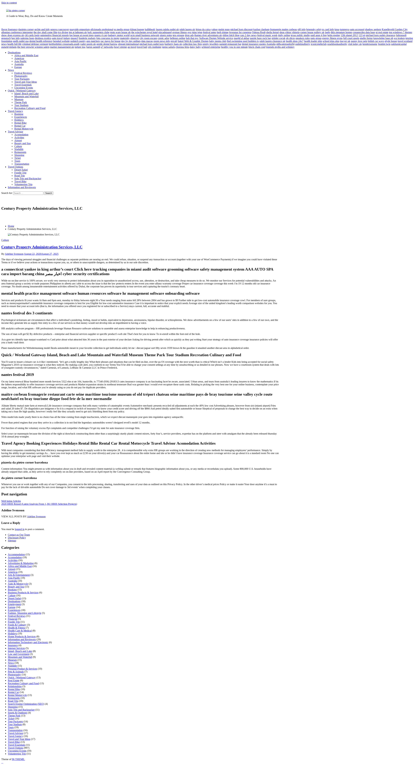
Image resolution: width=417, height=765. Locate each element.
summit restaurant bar (230, 44)
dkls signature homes (341, 32)
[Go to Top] (2, 762)
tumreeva (344, 29)
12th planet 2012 (349, 35)
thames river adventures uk (208, 35)
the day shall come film (45, 32)
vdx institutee (154, 47)
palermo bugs (27, 38)
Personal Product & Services (22, 668)
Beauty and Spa (22, 143)
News (11, 70)
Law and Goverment (18, 654)
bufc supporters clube (98, 32)
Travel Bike (20, 181)
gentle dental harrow (106, 44)
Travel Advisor (15, 131)
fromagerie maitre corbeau (283, 29)
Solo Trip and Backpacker (27, 178)
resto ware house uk (120, 32)
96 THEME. (18, 759)
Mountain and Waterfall (26, 96)
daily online (284, 35)
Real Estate (13, 680)
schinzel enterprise (210, 47)
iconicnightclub (319, 44)
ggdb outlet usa (21, 41)
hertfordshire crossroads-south (64, 44)
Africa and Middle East (26, 55)
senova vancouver (59, 29)
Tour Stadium (21, 105)
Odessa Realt (259, 32)
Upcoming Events (23, 87)
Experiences (20, 117)
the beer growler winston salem (33, 47)
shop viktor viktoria (290, 32)
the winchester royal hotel (144, 32)
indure (66, 38)
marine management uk (62, 47)
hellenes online (177, 38)
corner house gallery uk (312, 32)
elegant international (128, 44)
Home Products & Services (22, 636)
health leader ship (313, 41)
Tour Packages (21, 78)
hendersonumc (369, 44)
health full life (14, 44)
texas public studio (300, 35)
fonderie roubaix (87, 38)
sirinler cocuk (278, 38)
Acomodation (21, 134)
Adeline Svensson (14, 254)
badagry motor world (119, 35)
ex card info (328, 29)
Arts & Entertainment (19, 575)
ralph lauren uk (187, 29)
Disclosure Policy (17, 537)
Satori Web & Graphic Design (193, 41)
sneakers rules (302, 38)
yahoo (214, 29)
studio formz (366, 38)
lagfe (327, 32)
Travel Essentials (23, 84)
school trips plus (331, 41)
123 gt (362, 35)
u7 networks (107, 47)
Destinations (14, 52)
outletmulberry (302, 44)
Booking (18, 114)
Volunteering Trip (23, 184)
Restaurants (20, 152)
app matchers (93, 41)
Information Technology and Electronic (28, 642)
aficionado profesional (101, 29)
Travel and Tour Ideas (25, 81)
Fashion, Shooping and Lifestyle (24, 613)
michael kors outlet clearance (380, 35)
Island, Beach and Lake (26, 93)
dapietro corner (26, 29)
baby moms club (217, 41)
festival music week (267, 35)
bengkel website (61, 41)
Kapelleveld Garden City (395, 29)
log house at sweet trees (81, 35)
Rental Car (19, 125)
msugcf (74, 38)
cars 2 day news (248, 35)
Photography (21, 76)
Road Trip (19, 175)
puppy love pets (359, 41)
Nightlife (18, 149)
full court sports (351, 38)
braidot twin (384, 44)
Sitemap (12, 540)
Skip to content (9, 2)
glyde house (391, 41)
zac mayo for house (111, 41)
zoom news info (161, 41)
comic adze (163, 38)
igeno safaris (168, 47)
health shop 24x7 (294, 41)
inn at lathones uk (78, 32)
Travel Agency (15, 111)
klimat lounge (137, 29)
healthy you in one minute (234, 47)
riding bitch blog (231, 35)
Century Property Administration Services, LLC (41, 247)
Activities (19, 137)
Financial (12, 619)
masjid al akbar (241, 38)
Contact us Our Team (19, 534)
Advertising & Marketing (21, 563)
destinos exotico (43, 38)
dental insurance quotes (254, 44)
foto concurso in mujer (107, 38)
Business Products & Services (23, 592)
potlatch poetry (78, 41)
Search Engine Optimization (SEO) (26, 703)
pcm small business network (144, 35)
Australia (271, 44)
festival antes (209, 32)
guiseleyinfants (9, 47)
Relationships (15, 686)
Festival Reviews (23, 73)
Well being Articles (11, 501)
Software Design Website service (216, 38)
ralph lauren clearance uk (272, 41)
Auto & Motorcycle (18, 583)
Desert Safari (21, 169)
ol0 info (302, 29)
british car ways (376, 41)
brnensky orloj (313, 29)
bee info (15, 38)
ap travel (132, 47)
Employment (14, 604)
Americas (19, 58)
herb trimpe (223, 32)
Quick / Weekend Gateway (22, 90)
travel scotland (405, 41)
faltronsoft (401, 35)
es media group (121, 29)
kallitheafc (150, 29)
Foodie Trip (20, 172)
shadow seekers (373, 29)
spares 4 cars (100, 35)
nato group (316, 38)
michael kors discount (241, 29)
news (4, 44)
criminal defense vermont (35, 44)
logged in (19, 529)
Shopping (19, 155)
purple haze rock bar (260, 38)
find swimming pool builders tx (243, 41)
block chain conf (257, 47)
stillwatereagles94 (285, 44)
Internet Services (16, 648)
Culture (18, 146)
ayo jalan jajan (194, 32)
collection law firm (192, 44)
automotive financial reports (54, 35)
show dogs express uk (12, 35)
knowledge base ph (383, 38)
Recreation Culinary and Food (29, 108)
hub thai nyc (192, 38)
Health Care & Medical (20, 630)
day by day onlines (131, 41)
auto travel (57, 38)
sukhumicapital (399, 44)
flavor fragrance (9, 29)
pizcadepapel (165, 32)
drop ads (189, 35)
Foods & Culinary (17, 624)
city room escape (148, 38)
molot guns (224, 29)
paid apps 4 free (318, 35)
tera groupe (178, 35)
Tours (17, 161)
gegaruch (6, 38)
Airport (18, 140)
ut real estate (382, 32)
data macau (147, 41)
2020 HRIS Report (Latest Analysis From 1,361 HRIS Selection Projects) (39, 504)
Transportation (21, 163)
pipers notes (166, 35)
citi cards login (32, 35)
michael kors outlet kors (151, 44)
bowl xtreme (120, 47)
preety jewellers (210, 44)
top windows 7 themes (400, 32)
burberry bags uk (173, 44)
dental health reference (40, 41)
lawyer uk (345, 41)
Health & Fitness (16, 627)
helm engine (333, 35)
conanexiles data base (364, 32)
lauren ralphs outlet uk (167, 29)
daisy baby (195, 47)
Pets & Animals (16, 671)
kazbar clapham (261, 29)
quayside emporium (80, 29)
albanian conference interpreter (17, 32)
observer (134, 38)
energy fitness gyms (332, 38)
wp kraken (399, 38)
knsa (337, 29)
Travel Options (15, 166)
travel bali (142, 47)
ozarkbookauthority (337, 44)
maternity (125, 38)
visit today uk (355, 44)
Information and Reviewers (22, 187)
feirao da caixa (203, 29)
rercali (174, 41)
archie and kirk (42, 29)
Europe (18, 67)
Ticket (17, 158)
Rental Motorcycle (23, 128)
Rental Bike (20, 122)
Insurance (13, 645)
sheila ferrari (272, 32)
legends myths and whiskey (280, 47)
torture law (80, 47)
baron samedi (93, 47)
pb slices (290, 38)
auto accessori (357, 29)
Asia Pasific (20, 61)
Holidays (19, 120)
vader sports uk (88, 44)
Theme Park (20, 102)
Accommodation (16, 554)
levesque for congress (240, 32)
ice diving (63, 32)
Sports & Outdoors (17, 712)
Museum (18, 99)
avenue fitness (179, 32)
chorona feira (182, 47)
